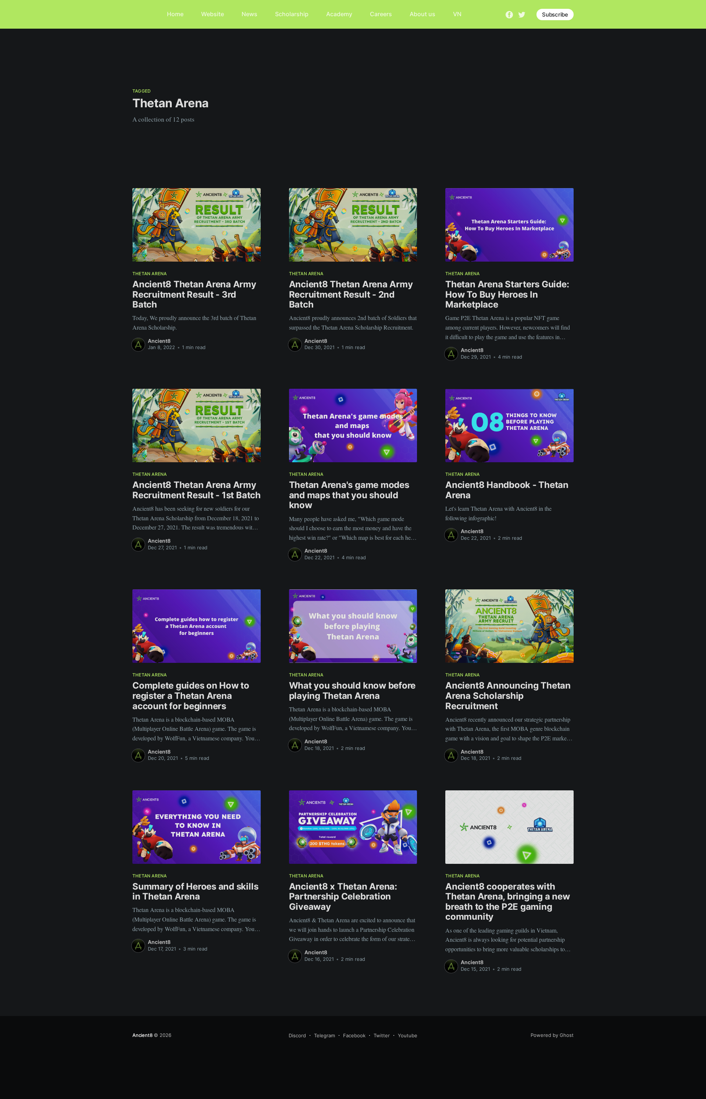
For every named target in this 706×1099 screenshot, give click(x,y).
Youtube (407, 1035)
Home (175, 14)
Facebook (354, 1035)
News (249, 14)
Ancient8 (159, 341)
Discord (297, 1035)
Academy (339, 14)
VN (457, 14)
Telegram (324, 1035)
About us (422, 14)
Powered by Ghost (552, 1035)
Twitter (382, 1035)
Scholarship (292, 14)
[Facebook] (509, 14)
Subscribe (555, 14)
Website (212, 14)
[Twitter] (522, 14)
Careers (381, 14)
